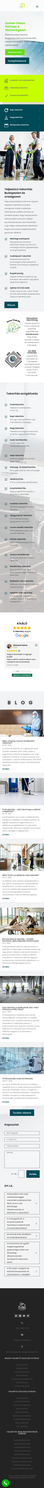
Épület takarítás (22, 1412)
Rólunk (11, 304)
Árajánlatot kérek (15, 52)
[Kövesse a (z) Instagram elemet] (20, 1315)
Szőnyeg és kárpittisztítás (22, 1379)
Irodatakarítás (17, 404)
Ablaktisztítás (16, 479)
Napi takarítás (16, 110)
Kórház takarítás (18, 539)
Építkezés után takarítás (21, 581)
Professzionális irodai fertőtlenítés (17, 1078)
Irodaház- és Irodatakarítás (22, 80)
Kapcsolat (12, 1476)
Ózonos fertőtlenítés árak (22, 1468)
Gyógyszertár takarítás (21, 515)
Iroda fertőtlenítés (18, 440)
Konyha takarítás (22, 1386)
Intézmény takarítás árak (22, 1461)
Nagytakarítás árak (22, 1447)
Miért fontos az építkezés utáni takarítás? (20, 875)
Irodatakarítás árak (22, 1440)
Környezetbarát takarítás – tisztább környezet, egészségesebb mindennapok (20, 940)
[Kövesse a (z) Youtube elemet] (24, 1315)
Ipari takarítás (22, 1409)
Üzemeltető (30, 1476)
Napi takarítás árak (22, 1444)
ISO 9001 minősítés (32, 352)
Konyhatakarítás (18, 488)
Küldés (33, 1173)
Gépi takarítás (17, 455)
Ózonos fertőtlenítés (19, 95)
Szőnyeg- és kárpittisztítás (23, 467)
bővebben (5, 768)
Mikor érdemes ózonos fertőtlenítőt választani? (18, 742)
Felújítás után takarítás (21, 593)
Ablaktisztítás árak (22, 1454)
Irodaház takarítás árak (22, 1458)
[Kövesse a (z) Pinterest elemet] (28, 1315)
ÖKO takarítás (22, 1426)
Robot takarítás (22, 1423)
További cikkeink (22, 1112)
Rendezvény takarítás (19, 125)
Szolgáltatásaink (17, 60)
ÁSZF (33, 1478)
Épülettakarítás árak (22, 1465)
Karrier (21, 1476)
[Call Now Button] (6, 1483)
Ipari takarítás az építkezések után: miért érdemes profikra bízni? (20, 1008)
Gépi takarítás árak (22, 1451)
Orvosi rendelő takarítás (21, 527)
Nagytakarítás (16, 117)
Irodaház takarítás (19, 503)
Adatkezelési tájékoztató (19, 1478)
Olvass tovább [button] (12, 665)
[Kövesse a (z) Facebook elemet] (16, 1315)
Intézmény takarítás (19, 88)
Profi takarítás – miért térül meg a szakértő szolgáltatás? (21, 810)
